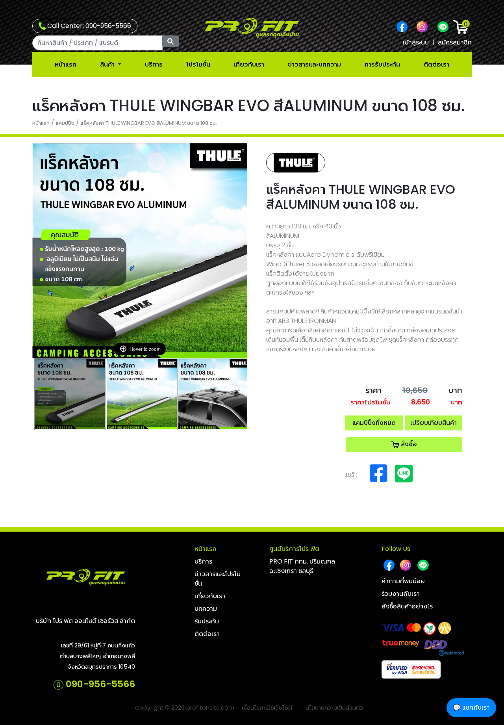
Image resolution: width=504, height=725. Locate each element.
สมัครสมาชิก (455, 42)
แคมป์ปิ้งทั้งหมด (374, 422)
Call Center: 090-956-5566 (88, 25)
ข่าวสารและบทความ (314, 64)
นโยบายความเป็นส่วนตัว (334, 708)
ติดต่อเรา (436, 64)
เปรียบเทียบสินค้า (433, 422)
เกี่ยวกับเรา (249, 64)
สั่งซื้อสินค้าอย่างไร (407, 606)
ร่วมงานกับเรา (401, 593)
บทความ (206, 608)
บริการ (154, 64)
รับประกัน (207, 621)
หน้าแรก (65, 64)
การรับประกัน (382, 64)
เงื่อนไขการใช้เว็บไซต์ (267, 708)
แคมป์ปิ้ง (65, 123)
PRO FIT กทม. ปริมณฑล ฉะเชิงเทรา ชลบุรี (302, 566)
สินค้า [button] (108, 64)
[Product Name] (70, 394)
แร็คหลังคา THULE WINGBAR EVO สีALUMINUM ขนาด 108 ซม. (149, 123)
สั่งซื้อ (408, 444)
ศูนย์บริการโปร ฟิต (294, 548)
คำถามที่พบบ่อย (403, 581)
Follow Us (396, 548)
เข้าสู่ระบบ (416, 42)
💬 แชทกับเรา (471, 707)
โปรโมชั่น (198, 64)
